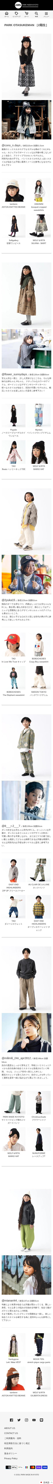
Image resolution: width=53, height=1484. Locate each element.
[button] (46, 1482)
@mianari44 (9, 1300)
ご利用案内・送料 (12, 1438)
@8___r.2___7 (11, 825)
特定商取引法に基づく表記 (17, 1443)
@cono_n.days (11, 145)
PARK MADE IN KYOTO (30, 1475)
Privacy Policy (11, 1458)
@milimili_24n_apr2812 (16, 1058)
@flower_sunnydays (14, 374)
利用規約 (8, 1448)
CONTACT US (11, 1433)
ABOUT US (9, 1428)
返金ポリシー (10, 1453)
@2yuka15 (8, 600)
